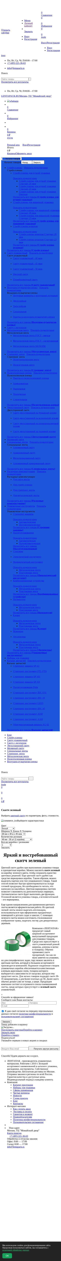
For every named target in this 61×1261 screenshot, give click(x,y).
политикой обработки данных (15, 1250)
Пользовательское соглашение (28, 1122)
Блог (9, 735)
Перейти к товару (10, 1035)
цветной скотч (18, 815)
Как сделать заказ (22, 1109)
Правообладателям (22, 1117)
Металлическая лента (18, 756)
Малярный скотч (15, 748)
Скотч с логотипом (16, 743)
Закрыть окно (8, 1032)
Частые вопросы (21, 1093)
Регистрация (30, 39)
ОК (7, 1255)
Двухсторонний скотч (18, 745)
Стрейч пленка (14, 737)
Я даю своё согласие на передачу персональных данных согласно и (27, 1014)
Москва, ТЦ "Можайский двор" (35, 96)
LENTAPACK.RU (10, 96)
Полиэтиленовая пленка (19, 759)
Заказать (6, 1022)
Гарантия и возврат (23, 1114)
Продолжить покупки (12, 1030)
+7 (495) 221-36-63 (16, 63)
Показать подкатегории (36, 167)
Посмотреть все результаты (15, 82)
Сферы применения (23, 1090)
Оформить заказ (24, 153)
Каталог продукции (23, 1085)
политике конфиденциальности (35, 1014)
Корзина (11, 153)
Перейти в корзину (32, 1030)
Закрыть (37, 162)
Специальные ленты (17, 751)
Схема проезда (20, 1098)
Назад (25, 162)
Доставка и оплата (22, 1111)
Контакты (18, 1103)
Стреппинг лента (16, 753)
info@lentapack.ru (15, 68)
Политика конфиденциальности (29, 1119)
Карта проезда (14, 1133)
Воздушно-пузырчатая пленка (22, 761)
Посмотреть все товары (36, 222)
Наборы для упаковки (24, 1087)
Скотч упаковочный (17, 740)
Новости (17, 1095)
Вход (26, 36)
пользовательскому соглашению (17, 1016)
